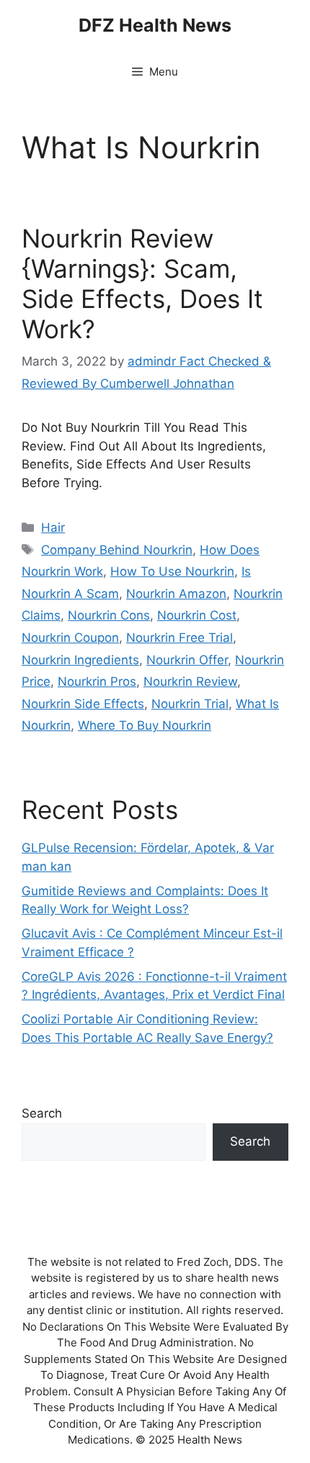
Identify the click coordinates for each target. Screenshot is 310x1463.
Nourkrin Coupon (70, 637)
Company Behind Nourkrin (116, 550)
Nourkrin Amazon (176, 593)
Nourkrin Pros (97, 681)
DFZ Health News (155, 25)
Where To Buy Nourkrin (144, 725)
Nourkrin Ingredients (80, 660)
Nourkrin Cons (109, 615)
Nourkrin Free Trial (179, 637)
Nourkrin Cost (196, 615)
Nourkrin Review (190, 681)
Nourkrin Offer (187, 660)
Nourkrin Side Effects (83, 704)
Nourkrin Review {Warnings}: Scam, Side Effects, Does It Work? (142, 283)
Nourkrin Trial (190, 704)
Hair (53, 527)
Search (42, 1113)
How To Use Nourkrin (172, 571)
